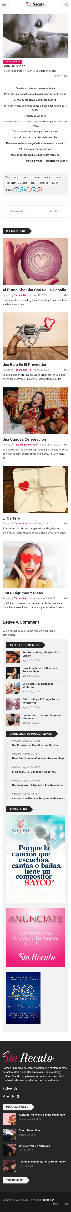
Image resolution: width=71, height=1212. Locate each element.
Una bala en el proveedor (24, 364)
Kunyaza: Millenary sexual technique (42, 1114)
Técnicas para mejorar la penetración (42, 1161)
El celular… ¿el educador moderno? (34, 771)
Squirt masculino (29, 1130)
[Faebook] (4, 1096)
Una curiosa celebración (24, 439)
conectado (32, 630)
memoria (47, 177)
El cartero (11, 518)
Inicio (56, 1204)
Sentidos (43, 183)
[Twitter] (22, 189)
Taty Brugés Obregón (26, 444)
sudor (55, 183)
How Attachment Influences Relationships (38, 758)
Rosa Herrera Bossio (17, 183)
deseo (36, 177)
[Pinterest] (39, 189)
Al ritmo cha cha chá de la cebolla (34, 290)
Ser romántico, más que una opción (35, 745)
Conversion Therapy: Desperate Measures (38, 798)
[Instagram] (18, 1096)
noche (59, 177)
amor (16, 177)
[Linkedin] (33, 189)
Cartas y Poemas (12, 61)
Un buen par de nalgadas (34, 1146)
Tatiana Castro (22, 295)
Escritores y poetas (46, 70)
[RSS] (13, 1096)
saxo (33, 183)
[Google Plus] (28, 189)
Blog (66, 1204)
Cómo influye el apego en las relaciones (38, 785)
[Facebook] (16, 189)
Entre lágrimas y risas (23, 593)
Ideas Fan (48, 1199)
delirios (26, 177)
